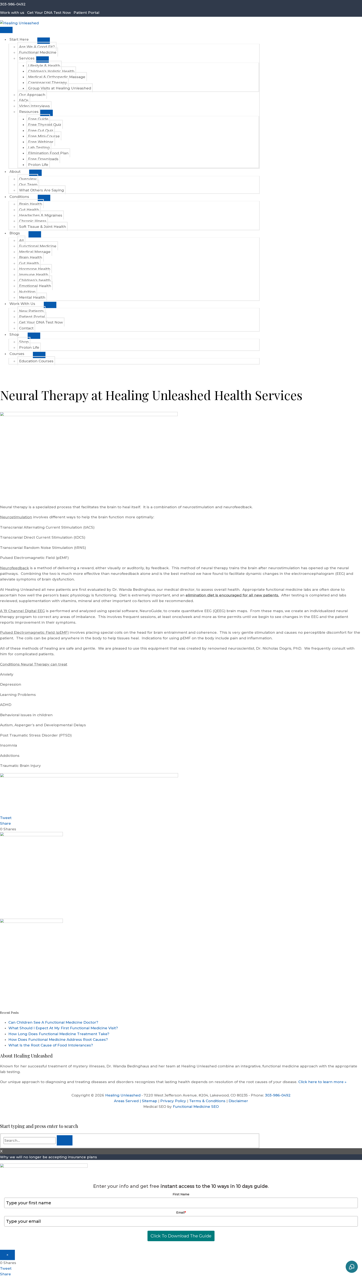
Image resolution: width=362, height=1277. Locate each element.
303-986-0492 (13, 4)
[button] (1, 371)
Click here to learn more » (321, 1082)
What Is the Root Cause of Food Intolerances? (50, 1045)
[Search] (64, 1140)
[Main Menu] (6, 30)
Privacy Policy (173, 1101)
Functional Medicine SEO (196, 1106)
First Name (181, 1194)
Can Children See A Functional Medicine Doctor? (53, 1022)
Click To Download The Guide (181, 1235)
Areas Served (126, 1101)
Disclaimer (238, 1101)
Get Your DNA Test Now (49, 12)
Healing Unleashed (123, 1095)
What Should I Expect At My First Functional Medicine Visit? (63, 1028)
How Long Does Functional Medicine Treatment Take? (58, 1034)
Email (181, 1212)
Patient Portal (86, 12)
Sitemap (149, 1101)
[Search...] (30, 1140)
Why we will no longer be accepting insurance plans (48, 1157)
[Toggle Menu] (43, 40)
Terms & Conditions (207, 1101)
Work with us (12, 12)
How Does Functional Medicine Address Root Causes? (58, 1039)
